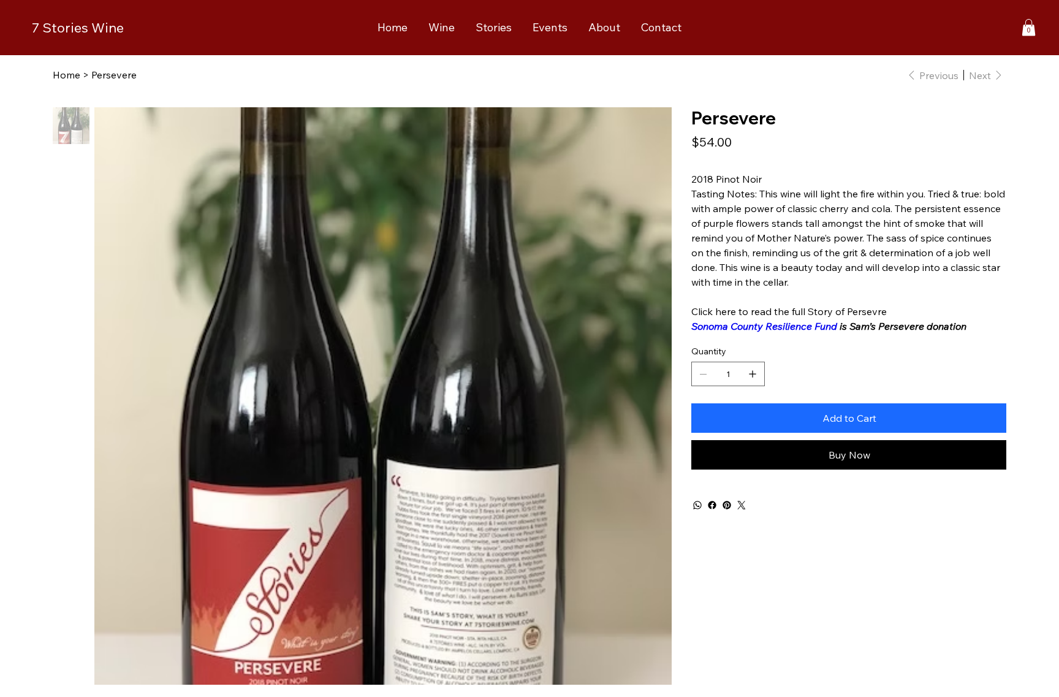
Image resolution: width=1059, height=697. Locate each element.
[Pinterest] (727, 505)
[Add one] (752, 374)
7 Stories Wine (78, 27)
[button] (1029, 27)
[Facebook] (712, 505)
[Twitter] (741, 505)
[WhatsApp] (697, 505)
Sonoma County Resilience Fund (764, 326)
